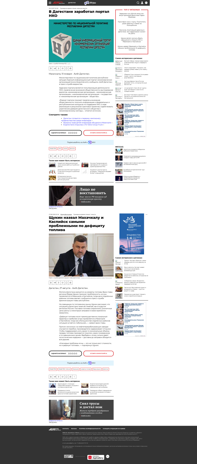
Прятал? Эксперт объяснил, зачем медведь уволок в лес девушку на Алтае (135, 262)
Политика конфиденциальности (89, 428)
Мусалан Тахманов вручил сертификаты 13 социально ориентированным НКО (98, 164)
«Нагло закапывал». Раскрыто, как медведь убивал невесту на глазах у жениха (135, 69)
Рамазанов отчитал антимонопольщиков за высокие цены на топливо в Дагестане (68, 392)
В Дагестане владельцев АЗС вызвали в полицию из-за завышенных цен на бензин (99, 385)
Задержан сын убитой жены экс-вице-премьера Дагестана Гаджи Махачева (131, 15)
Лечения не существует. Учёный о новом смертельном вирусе (135, 295)
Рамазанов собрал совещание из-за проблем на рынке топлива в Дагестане (101, 392)
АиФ (69, 63)
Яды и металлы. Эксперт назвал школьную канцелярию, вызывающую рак (134, 269)
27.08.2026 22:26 (54, 214)
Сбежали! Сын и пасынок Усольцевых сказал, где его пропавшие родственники (136, 76)
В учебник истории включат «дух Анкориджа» (134, 170)
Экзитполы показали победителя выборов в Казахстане (134, 150)
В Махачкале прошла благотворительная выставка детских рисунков (67, 178)
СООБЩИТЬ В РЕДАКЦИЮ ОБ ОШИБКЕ (114, 428)
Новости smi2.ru (55, 207)
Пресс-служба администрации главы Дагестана (96, 278)
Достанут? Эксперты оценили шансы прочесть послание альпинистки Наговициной (136, 96)
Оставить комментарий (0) (98, 133)
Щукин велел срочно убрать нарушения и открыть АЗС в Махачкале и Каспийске (132, 40)
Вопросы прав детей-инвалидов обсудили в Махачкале (87, 123)
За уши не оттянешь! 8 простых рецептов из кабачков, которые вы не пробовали (136, 275)
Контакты (65, 428)
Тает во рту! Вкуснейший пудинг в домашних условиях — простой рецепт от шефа (135, 289)
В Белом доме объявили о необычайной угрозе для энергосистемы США (132, 178)
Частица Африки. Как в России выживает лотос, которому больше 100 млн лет (135, 82)
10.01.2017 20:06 (53, 8)
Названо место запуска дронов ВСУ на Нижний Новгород (135, 163)
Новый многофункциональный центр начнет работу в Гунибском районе (68, 164)
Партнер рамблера (80, 456)
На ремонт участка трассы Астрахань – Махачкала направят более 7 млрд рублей (100, 171)
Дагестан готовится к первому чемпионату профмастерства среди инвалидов (81, 119)
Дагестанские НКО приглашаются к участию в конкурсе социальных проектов (69, 171)
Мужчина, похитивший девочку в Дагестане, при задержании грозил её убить (131, 31)
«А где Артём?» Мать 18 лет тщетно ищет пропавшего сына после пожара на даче (135, 89)
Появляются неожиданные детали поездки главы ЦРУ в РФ (135, 157)
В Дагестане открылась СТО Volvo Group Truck (83, 125)
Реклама (74, 428)
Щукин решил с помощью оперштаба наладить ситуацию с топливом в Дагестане (68, 385)
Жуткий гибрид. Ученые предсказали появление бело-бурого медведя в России (136, 62)
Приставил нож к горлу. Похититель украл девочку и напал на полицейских (132, 23)
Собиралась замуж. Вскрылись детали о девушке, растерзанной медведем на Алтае (134, 282)
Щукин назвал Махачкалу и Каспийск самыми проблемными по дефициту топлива (132, 48)
